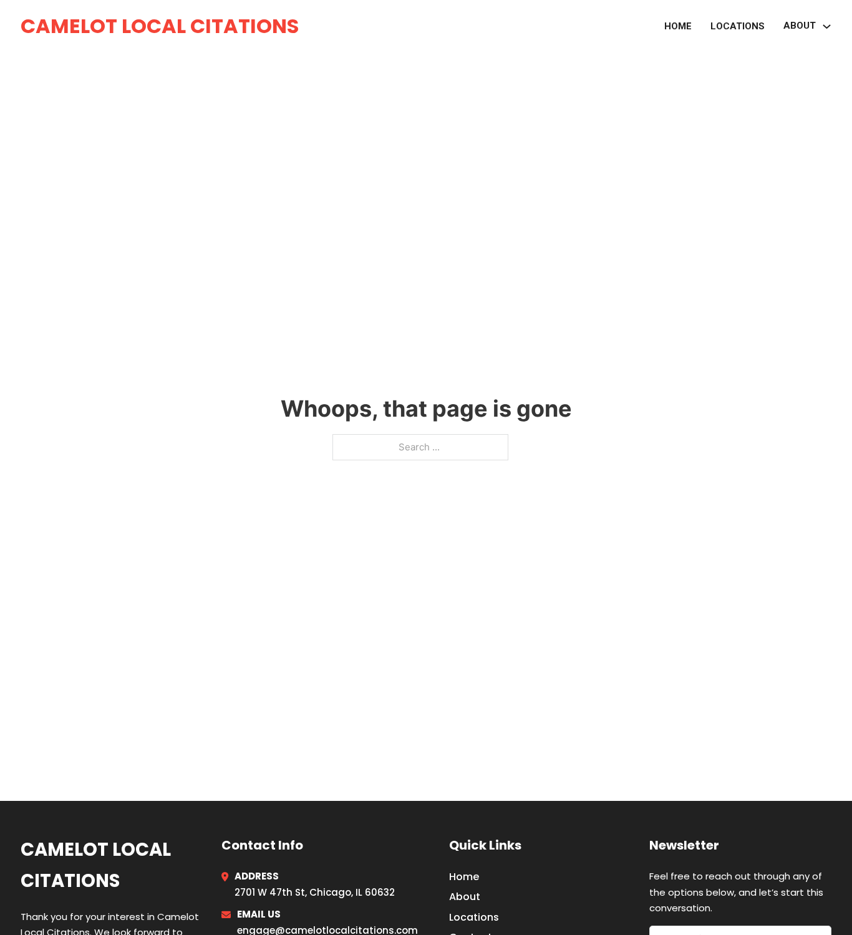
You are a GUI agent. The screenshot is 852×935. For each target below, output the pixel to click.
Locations (737, 26)
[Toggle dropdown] (826, 26)
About (464, 896)
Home (678, 26)
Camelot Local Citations (160, 26)
